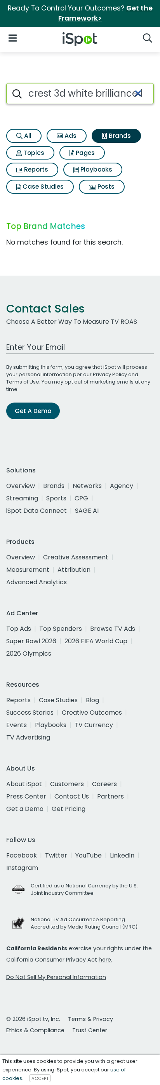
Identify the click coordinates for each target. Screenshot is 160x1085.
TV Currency (94, 724)
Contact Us (71, 796)
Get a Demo (24, 808)
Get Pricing (68, 808)
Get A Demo (33, 410)
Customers (67, 783)
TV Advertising (28, 737)
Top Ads (18, 628)
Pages (84, 152)
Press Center (26, 796)
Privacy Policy (110, 374)
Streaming (22, 498)
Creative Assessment (75, 557)
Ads (70, 135)
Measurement (27, 569)
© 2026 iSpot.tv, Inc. (33, 1019)
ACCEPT (40, 1078)
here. (105, 959)
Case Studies (42, 186)
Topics (33, 152)
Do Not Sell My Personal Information (56, 977)
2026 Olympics (28, 653)
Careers (104, 783)
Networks (87, 485)
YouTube (88, 855)
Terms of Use (22, 381)
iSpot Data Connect (36, 510)
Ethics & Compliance (35, 1030)
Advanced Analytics (36, 582)
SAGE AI (87, 510)
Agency (121, 485)
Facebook (21, 855)
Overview (20, 485)
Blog (92, 700)
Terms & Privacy (90, 1019)
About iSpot (24, 783)
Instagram (22, 867)
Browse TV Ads (112, 628)
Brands (119, 135)
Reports (35, 169)
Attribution (73, 569)
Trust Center (89, 1030)
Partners (110, 796)
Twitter (56, 855)
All (27, 135)
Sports (56, 498)
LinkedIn (122, 855)
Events (16, 724)
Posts (105, 186)
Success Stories (30, 712)
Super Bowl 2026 (31, 641)
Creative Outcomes (92, 712)
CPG (81, 498)
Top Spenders (60, 628)
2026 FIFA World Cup (95, 641)
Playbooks (95, 169)
